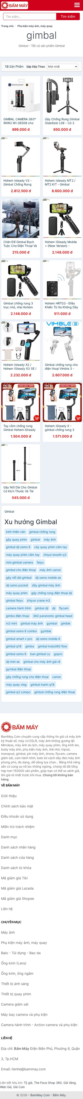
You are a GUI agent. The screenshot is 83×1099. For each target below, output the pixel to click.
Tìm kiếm (68, 16)
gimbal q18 (13, 646)
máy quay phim (16, 593)
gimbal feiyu (14, 600)
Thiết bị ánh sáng (15, 984)
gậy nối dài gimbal (18, 577)
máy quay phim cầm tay (23, 554)
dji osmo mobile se (48, 577)
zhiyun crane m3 (38, 600)
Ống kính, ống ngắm (17, 973)
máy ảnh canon (50, 570)
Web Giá (5, 1087)
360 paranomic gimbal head (52, 616)
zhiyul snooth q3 (54, 554)
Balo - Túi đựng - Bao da (21, 953)
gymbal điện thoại (18, 669)
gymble (46, 631)
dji (53, 608)
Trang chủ (7, 26)
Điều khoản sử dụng (17, 816)
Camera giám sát (15, 1004)
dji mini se (13, 661)
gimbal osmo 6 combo (21, 631)
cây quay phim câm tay (50, 547)
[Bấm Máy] (22, 727)
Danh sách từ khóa (16, 868)
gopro (58, 654)
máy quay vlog (16, 684)
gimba (29, 646)
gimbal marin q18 (42, 684)
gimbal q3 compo (18, 692)
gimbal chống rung (42, 532)
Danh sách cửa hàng (17, 857)
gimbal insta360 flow (52, 646)
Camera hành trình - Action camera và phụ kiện (39, 1025)
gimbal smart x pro (19, 639)
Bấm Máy (59, 1095)
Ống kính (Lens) (13, 963)
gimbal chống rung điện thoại (54, 692)
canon (56, 677)
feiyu (40, 562)
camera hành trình (18, 608)
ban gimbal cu (40, 654)
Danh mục (9, 837)
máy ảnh (50, 539)
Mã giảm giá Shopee (17, 898)
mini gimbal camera (19, 562)
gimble (65, 623)
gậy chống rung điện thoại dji (51, 593)
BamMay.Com (40, 1095)
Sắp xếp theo (35, 66)
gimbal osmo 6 (16, 654)
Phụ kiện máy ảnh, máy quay (35, 26)
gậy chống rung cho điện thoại (27, 677)
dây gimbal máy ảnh (46, 585)
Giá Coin (19, 1087)
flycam (64, 608)
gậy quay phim (16, 539)
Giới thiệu (9, 796)
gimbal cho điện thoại (21, 570)
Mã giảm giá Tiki (14, 878)
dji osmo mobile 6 (48, 639)
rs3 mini (11, 623)
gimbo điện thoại (17, 616)
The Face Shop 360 (48, 1082)
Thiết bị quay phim (16, 994)
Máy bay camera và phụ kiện (24, 1014)
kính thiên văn (15, 532)
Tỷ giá (28, 1082)
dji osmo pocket (17, 585)
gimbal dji (41, 608)
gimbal (35, 539)
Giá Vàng (69, 1082)
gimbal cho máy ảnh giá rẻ (41, 661)
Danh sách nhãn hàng (18, 847)
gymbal (52, 623)
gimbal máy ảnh (32, 623)
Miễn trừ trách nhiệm (17, 827)
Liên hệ (7, 909)
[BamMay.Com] (20, 5)
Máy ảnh (8, 932)
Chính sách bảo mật (17, 806)
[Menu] (77, 5)
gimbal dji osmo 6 (18, 547)
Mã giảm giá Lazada (17, 888)
